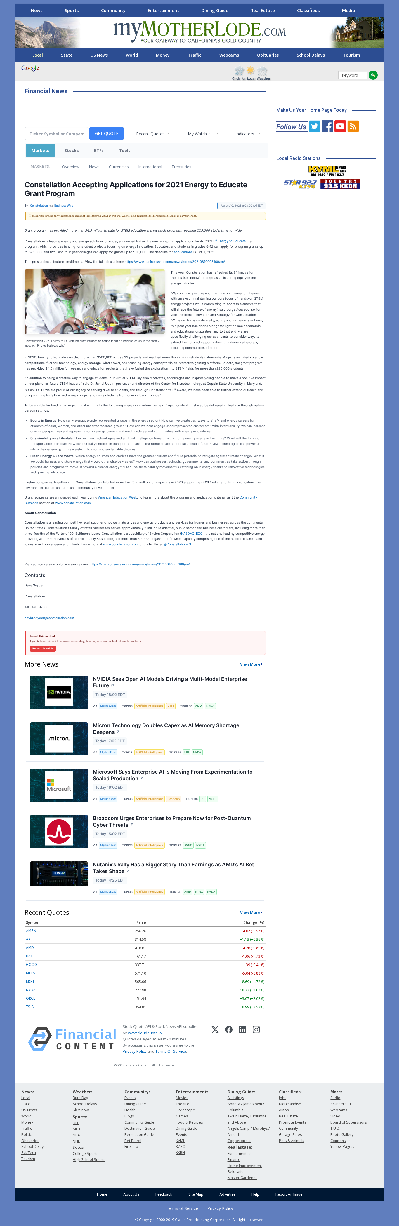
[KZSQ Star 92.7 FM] (298, 182)
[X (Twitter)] (215, 1039)
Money (163, 55)
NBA (76, 1135)
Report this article (42, 648)
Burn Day (80, 1097)
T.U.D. (335, 1128)
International (150, 166)
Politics (27, 1134)
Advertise (227, 1194)
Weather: (82, 1091)
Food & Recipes (189, 1122)
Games (182, 1116)
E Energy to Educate (229, 241)
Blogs (129, 1116)
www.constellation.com (73, 503)
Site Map (195, 1194)
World (132, 55)
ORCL (30, 998)
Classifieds (308, 10)
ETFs (99, 150)
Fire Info (131, 1146)
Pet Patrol (132, 1140)
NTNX (199, 891)
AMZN (31, 930)
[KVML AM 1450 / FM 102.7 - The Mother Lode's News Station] (327, 169)
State (66, 55)
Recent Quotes (150, 134)
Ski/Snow (81, 1110)
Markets (40, 150)
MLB (76, 1129)
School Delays (311, 55)
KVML (180, 1140)
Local (37, 55)
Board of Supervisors (348, 1122)
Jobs (282, 1097)
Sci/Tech (28, 1152)
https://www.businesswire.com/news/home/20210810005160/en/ (175, 262)
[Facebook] (229, 1039)
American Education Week (117, 497)
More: (336, 1091)
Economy (174, 798)
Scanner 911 (340, 1103)
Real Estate (263, 10)
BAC (29, 956)
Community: (137, 1091)
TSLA (30, 1006)
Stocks (72, 150)
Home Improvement (245, 1165)
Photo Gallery (341, 1134)
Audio (335, 1097)
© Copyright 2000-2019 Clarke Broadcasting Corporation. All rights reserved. (199, 1219)
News (37, 10)
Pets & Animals (291, 1140)
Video (335, 1116)
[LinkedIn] (243, 1039)
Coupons (338, 1140)
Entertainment (163, 10)
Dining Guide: (241, 1091)
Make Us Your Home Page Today (311, 110)
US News (99, 55)
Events (130, 1097)
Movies (182, 1097)
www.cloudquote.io (145, 1033)
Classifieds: (290, 1091)
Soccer (79, 1147)
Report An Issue (288, 1194)
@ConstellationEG (177, 544)
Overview (70, 166)
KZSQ (180, 1146)
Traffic (194, 55)
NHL (76, 1141)
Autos (284, 1110)
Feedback (163, 1194)
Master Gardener (242, 1177)
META (30, 972)
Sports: (80, 1117)
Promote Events (292, 1122)
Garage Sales (290, 1134)
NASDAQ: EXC (191, 533)
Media (348, 10)
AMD (198, 705)
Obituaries (268, 55)
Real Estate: (240, 1147)
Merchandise (290, 1103)
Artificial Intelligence (149, 705)
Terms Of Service (170, 1051)
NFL (76, 1122)
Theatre (182, 1103)
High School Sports (89, 1159)
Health (130, 1110)
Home (102, 1194)
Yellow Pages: (342, 1146)
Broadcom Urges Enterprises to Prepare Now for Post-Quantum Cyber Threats (172, 821)
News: (27, 1091)
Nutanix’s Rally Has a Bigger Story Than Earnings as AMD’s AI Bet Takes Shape (173, 867)
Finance (234, 1159)
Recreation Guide (139, 1134)
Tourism (351, 55)
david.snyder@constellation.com (49, 618)
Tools (125, 150)
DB (202, 798)
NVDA (210, 705)
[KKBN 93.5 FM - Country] (340, 182)
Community (113, 10)
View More (250, 664)
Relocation (237, 1171)
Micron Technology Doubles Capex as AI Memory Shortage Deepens (166, 728)
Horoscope (185, 1110)
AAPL (30, 939)
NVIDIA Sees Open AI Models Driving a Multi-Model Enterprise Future (170, 682)
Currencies (119, 166)
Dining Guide (214, 10)
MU (186, 752)
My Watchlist (200, 134)
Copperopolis (239, 1140)
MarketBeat (108, 705)
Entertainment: (192, 1091)
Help (255, 1194)
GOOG (31, 964)
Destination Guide (139, 1128)
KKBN (180, 1152)
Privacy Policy (135, 1051)
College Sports (85, 1153)
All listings (236, 1097)
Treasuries (181, 166)
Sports (72, 10)
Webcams (229, 55)
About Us (131, 1194)
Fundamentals (239, 1153)
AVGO (188, 845)
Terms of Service (182, 1208)
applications (183, 252)
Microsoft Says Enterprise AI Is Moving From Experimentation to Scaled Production (173, 775)
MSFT (213, 798)
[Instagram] (256, 1039)
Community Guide (139, 1122)
